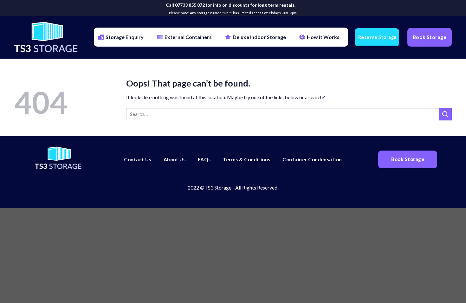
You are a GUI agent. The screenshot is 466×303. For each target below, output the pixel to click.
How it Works (323, 37)
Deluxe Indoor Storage (259, 37)
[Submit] (445, 114)
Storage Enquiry (125, 37)
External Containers (188, 37)
